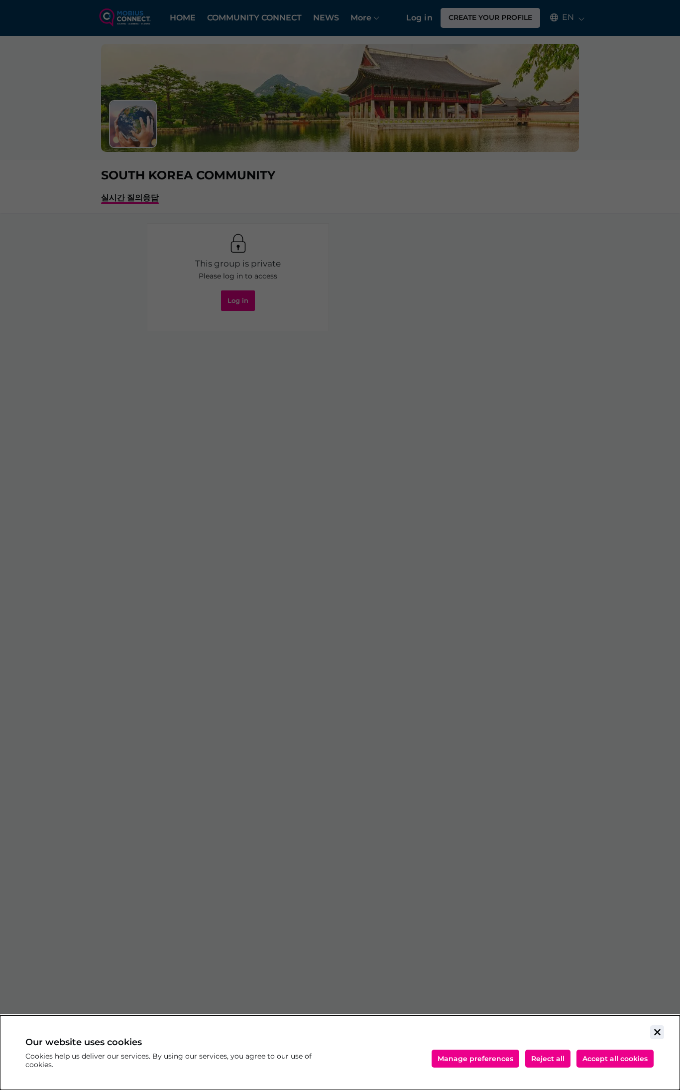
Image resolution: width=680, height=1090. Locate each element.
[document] (340, 1052)
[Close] (657, 1032)
